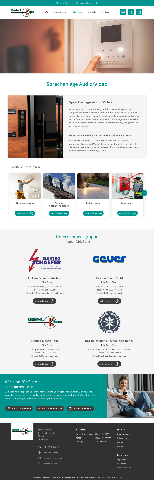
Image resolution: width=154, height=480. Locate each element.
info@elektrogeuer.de (112, 293)
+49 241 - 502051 (48, 289)
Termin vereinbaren (82, 408)
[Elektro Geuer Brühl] (109, 259)
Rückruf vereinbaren (52, 408)
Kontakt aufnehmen (21, 408)
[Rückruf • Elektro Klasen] (131, 12)
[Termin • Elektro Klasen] (139, 12)
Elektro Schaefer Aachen (44, 278)
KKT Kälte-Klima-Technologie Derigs (109, 341)
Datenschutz (122, 463)
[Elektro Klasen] (23, 12)
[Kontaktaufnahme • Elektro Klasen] (123, 12)
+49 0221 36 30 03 (52, 447)
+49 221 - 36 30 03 (48, 352)
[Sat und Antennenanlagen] (59, 185)
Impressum (122, 459)
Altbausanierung (25, 203)
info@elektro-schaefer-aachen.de (48, 293)
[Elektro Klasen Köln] (44, 322)
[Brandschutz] (127, 185)
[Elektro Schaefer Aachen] (44, 259)
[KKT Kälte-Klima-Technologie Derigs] (109, 322)
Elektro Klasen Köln (44, 341)
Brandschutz (127, 203)
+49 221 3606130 (51, 452)
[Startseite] (49, 12)
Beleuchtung (93, 203)
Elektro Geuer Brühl (109, 278)
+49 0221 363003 (66, 3)
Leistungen (122, 438)
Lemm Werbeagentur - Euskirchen (109, 477)
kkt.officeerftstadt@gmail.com (112, 356)
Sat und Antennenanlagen (59, 204)
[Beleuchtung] (93, 185)
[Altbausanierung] (25, 185)
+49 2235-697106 (113, 352)
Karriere (120, 446)
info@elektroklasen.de (88, 3)
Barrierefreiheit (124, 467)
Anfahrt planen (50, 463)
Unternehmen (123, 434)
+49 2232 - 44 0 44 (113, 289)
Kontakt (120, 442)
